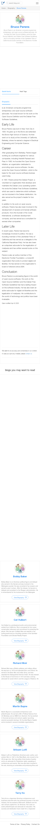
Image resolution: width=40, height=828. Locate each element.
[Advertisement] (20, 68)
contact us (28, 354)
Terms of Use (14, 824)
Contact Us (35, 824)
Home (4, 8)
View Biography (19, 597)
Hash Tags (23, 91)
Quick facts (6, 91)
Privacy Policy (25, 824)
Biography (11, 8)
